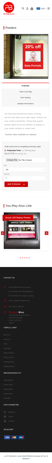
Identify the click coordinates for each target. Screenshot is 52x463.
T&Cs (5, 344)
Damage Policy (9, 362)
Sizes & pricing (25, 92)
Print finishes (25, 98)
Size (5, 165)
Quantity (7, 174)
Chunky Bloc (8, 385)
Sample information (25, 104)
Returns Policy (9, 353)
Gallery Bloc (8, 394)
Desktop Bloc (8, 380)
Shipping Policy (9, 366)
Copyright (7, 348)
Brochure (7, 335)
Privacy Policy (9, 357)
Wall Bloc (7, 398)
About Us (7, 339)
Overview (25, 86)
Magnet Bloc (8, 389)
